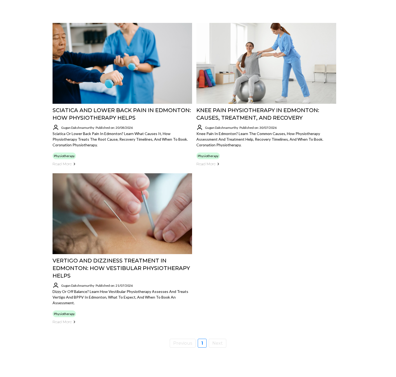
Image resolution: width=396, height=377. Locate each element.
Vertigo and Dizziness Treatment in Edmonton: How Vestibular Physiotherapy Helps (121, 268)
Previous (182, 343)
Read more (62, 163)
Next (217, 343)
